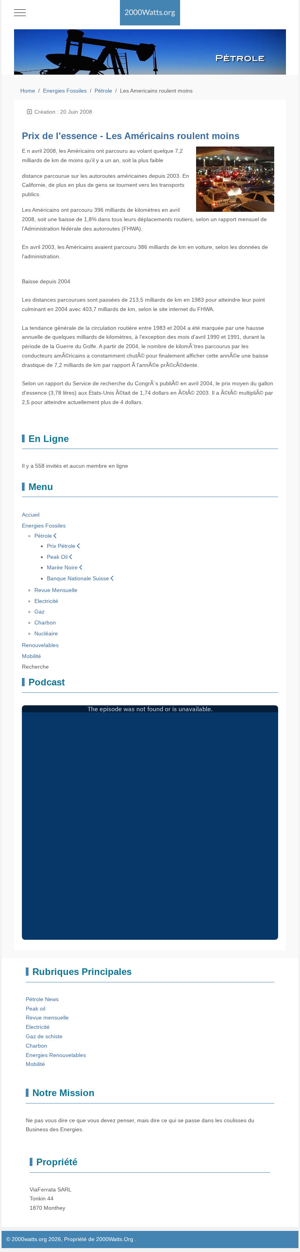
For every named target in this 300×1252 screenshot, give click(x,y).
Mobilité (35, 1064)
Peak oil (35, 1008)
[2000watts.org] (150, 12)
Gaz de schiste (44, 1036)
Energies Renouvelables (56, 1055)
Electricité (38, 1027)
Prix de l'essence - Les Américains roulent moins (130, 136)
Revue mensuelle (47, 1017)
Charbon (36, 1046)
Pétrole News (42, 999)
